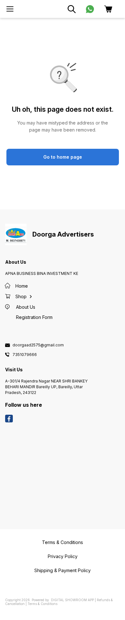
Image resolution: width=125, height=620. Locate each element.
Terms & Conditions (42, 604)
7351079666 (25, 354)
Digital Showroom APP (72, 600)
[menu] (9, 8)
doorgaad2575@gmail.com (38, 345)
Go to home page (62, 157)
